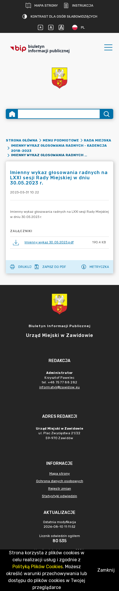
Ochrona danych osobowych (59, 481)
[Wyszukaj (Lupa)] (106, 113)
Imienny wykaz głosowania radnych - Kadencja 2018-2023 (59, 148)
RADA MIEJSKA (97, 140)
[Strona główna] (12, 114)
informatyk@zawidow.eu (59, 387)
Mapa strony (46, 5)
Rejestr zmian (59, 488)
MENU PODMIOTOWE (61, 140)
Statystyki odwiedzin (59, 496)
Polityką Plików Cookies (37, 566)
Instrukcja (82, 5)
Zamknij (106, 570)
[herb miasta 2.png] (59, 78)
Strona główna (22, 140)
